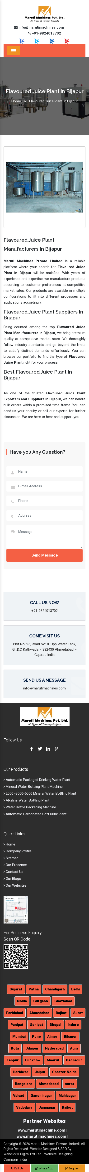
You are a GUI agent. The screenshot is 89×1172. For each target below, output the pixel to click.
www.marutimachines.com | (42, 1136)
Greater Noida (64, 1072)
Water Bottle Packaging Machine (30, 807)
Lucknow (32, 1060)
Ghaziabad (63, 1001)
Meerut (53, 1060)
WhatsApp (45, 1168)
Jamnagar (47, 1107)
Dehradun (74, 1060)
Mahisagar (67, 1096)
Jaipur (40, 1072)
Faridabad (14, 1013)
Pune (36, 1036)
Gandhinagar (41, 1096)
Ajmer (52, 1036)
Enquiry (73, 1168)
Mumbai (19, 1036)
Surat (78, 1013)
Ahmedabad (39, 1013)
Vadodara (24, 1107)
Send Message (45, 555)
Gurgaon (40, 1001)
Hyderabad (54, 1048)
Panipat (16, 1025)
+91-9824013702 (46, 33)
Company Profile (18, 851)
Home (16, 101)
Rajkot (61, 1013)
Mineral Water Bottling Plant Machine (34, 786)
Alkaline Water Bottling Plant (27, 800)
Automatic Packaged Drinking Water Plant (37, 780)
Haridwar (20, 1072)
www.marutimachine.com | (42, 1130)
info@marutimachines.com (41, 27)
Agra (74, 1048)
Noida (22, 1001)
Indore (73, 1025)
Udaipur (32, 1048)
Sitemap (12, 858)
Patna (34, 989)
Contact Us (14, 872)
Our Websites (16, 885)
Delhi (75, 989)
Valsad (18, 1096)
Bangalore (23, 1084)
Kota (15, 1048)
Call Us (18, 1168)
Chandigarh (55, 989)
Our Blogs (13, 878)
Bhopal (55, 1025)
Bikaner (70, 1036)
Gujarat (15, 989)
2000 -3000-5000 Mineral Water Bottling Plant (40, 793)
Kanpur (12, 1060)
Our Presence (16, 865)
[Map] (16, 909)
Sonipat (36, 1025)
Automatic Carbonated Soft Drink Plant (35, 814)
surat (69, 1084)
